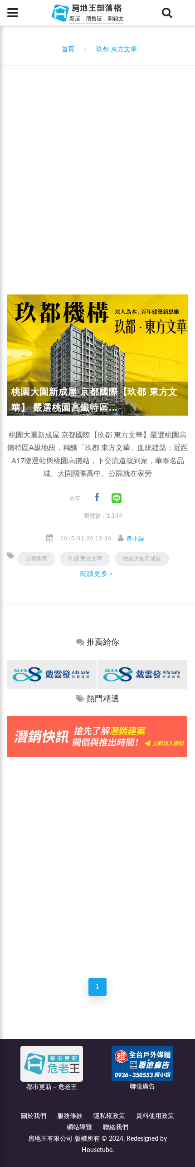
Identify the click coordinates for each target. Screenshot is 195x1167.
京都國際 (36, 558)
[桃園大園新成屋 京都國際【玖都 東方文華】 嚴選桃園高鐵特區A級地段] (97, 355)
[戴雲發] (52, 674)
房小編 (135, 538)
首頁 (66, 49)
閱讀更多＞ (97, 573)
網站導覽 (79, 1127)
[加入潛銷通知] (97, 736)
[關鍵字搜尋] (167, 13)
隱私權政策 (109, 1116)
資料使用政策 (155, 1116)
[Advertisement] (97, 167)
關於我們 (33, 1116)
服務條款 (70, 1116)
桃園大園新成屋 (142, 558)
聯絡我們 (115, 1127)
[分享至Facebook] (96, 497)
